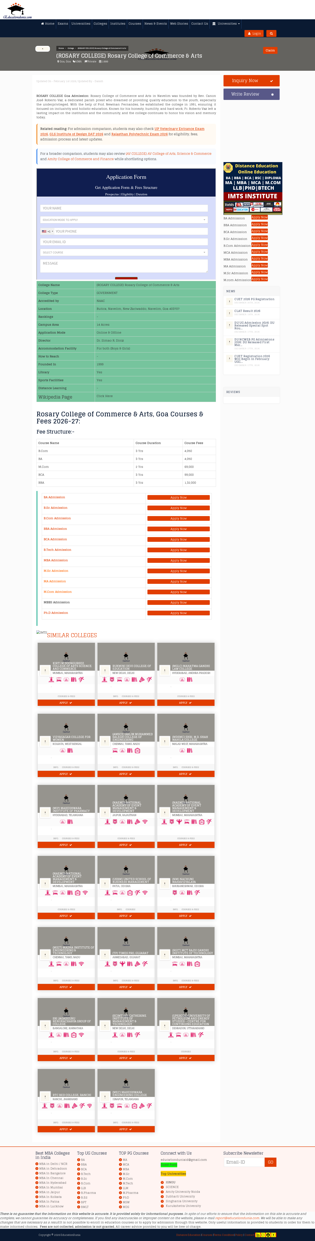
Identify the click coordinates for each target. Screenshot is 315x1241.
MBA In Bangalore (52, 1173)
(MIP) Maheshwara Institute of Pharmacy (71, 809)
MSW (126, 1202)
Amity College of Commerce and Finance (81, 159)
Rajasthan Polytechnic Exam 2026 (139, 134)
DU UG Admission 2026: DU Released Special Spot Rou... (254, 325)
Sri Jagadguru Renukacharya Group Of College (72, 1021)
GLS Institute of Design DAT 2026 (76, 134)
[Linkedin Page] (258, 1235)
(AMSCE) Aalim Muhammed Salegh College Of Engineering (132, 737)
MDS (126, 1207)
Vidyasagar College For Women (71, 738)
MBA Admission (56, 560)
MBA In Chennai (51, 1178)
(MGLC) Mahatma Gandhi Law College (191, 667)
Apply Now (179, 497)
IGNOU (170, 1182)
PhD (126, 1197)
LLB (83, 1188)
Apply (64, 702)
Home (61, 48)
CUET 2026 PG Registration (254, 299)
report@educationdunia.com (237, 1218)
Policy (239, 1235)
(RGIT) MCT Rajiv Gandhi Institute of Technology (192, 952)
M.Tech (128, 1183)
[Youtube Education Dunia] (268, 1235)
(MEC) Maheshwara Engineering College (129, 1094)
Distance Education (188, 1235)
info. (55, 767)
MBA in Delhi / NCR (53, 1163)
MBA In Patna (49, 1201)
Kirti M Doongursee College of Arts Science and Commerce (72, 666)
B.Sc (84, 1178)
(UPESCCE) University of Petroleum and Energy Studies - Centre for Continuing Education (191, 1020)
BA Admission (54, 497)
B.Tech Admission (57, 549)
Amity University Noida (183, 1192)
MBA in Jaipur (49, 1192)
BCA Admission (55, 539)
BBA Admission (55, 528)
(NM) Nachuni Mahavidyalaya (184, 880)
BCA (84, 1169)
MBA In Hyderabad (52, 1182)
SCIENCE (172, 1187)
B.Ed (84, 1197)
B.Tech (86, 1174)
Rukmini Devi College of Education (131, 667)
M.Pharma (130, 1192)
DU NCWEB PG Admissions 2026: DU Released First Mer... (254, 342)
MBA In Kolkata (50, 1196)
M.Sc (126, 1174)
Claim (270, 50)
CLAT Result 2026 (247, 311)
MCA (126, 1164)
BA (83, 1159)
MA (125, 1159)
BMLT (84, 1207)
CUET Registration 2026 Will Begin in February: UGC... (252, 359)
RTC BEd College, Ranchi (72, 1095)
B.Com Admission (57, 518)
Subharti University (180, 1196)
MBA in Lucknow (51, 1206)
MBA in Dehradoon (53, 1168)
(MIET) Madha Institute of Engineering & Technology (73, 950)
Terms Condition (224, 1235)
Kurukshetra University (183, 1206)
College (71, 48)
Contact (249, 1235)
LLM (125, 1188)
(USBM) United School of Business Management (131, 880)
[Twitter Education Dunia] (262, 1235)
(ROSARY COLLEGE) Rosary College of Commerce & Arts (102, 48)
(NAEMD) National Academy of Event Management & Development (126, 806)
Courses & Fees (66, 696)
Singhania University (181, 1201)
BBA (84, 1164)
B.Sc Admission (56, 507)
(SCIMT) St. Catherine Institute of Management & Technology (129, 1020)
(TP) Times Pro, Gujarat (130, 953)
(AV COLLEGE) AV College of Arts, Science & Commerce (169, 154)
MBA (126, 1169)
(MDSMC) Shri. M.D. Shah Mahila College (190, 738)
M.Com (128, 1178)
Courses (130, 909)
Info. (115, 696)
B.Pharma (88, 1192)
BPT (83, 1202)
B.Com (85, 1183)
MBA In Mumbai (51, 1187)
